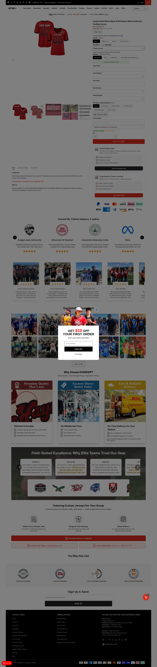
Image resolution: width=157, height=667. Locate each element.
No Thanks (78, 354)
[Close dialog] (96, 309)
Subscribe (78, 349)
